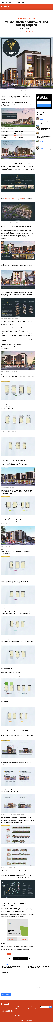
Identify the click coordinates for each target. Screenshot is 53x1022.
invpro (22, 28)
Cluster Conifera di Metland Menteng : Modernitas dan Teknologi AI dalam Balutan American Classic (44, 151)
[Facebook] (23, 31)
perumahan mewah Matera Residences (14, 198)
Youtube (31, 1010)
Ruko (33, 18)
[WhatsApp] (32, 31)
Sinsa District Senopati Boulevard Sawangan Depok (11, 967)
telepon (12, 939)
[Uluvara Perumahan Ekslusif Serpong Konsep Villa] (37, 126)
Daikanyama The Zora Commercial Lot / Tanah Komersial (39, 967)
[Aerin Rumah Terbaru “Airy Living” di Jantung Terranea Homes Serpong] (37, 133)
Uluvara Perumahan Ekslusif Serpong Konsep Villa (44, 129)
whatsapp (23, 939)
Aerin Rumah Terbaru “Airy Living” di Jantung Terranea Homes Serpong (44, 136)
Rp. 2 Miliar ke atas (27, 18)
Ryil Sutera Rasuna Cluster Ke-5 (44, 143)
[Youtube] (28, 1011)
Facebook (31, 1006)
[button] (52, 2)
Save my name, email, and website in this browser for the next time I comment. (19, 991)
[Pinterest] (29, 31)
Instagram (32, 1008)
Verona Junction (23, 954)
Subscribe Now (44, 105)
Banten (20, 18)
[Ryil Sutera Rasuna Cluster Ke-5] (37, 141)
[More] (29, 958)
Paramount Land (18, 135)
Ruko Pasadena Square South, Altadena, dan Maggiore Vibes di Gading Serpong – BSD (44, 122)
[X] (26, 31)
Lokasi (41, 148)
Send (50, 1006)
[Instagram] (28, 1009)
